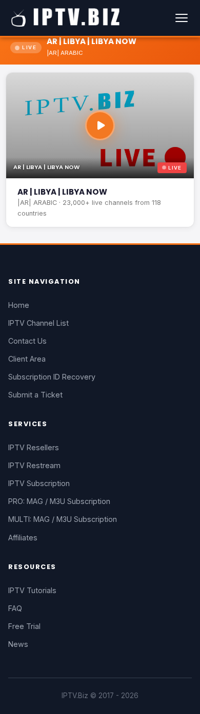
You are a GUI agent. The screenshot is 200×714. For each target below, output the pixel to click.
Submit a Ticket (35, 394)
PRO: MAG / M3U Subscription (59, 501)
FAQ (15, 608)
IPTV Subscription (39, 483)
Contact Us (27, 341)
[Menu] (181, 18)
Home (18, 305)
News (18, 644)
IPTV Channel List (38, 323)
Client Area (27, 358)
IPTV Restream (34, 465)
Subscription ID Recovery (51, 376)
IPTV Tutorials (32, 590)
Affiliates (22, 537)
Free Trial (24, 626)
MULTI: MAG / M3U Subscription (62, 519)
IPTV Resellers (33, 447)
